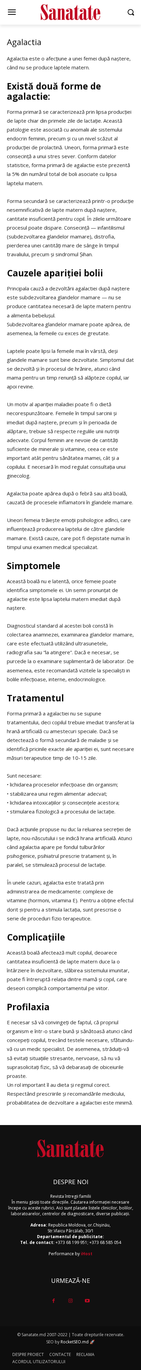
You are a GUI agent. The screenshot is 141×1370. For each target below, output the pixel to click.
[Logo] (70, 12)
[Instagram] (70, 1300)
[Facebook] (53, 1300)
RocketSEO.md (75, 1342)
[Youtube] (87, 1300)
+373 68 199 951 (71, 1242)
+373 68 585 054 (105, 1242)
